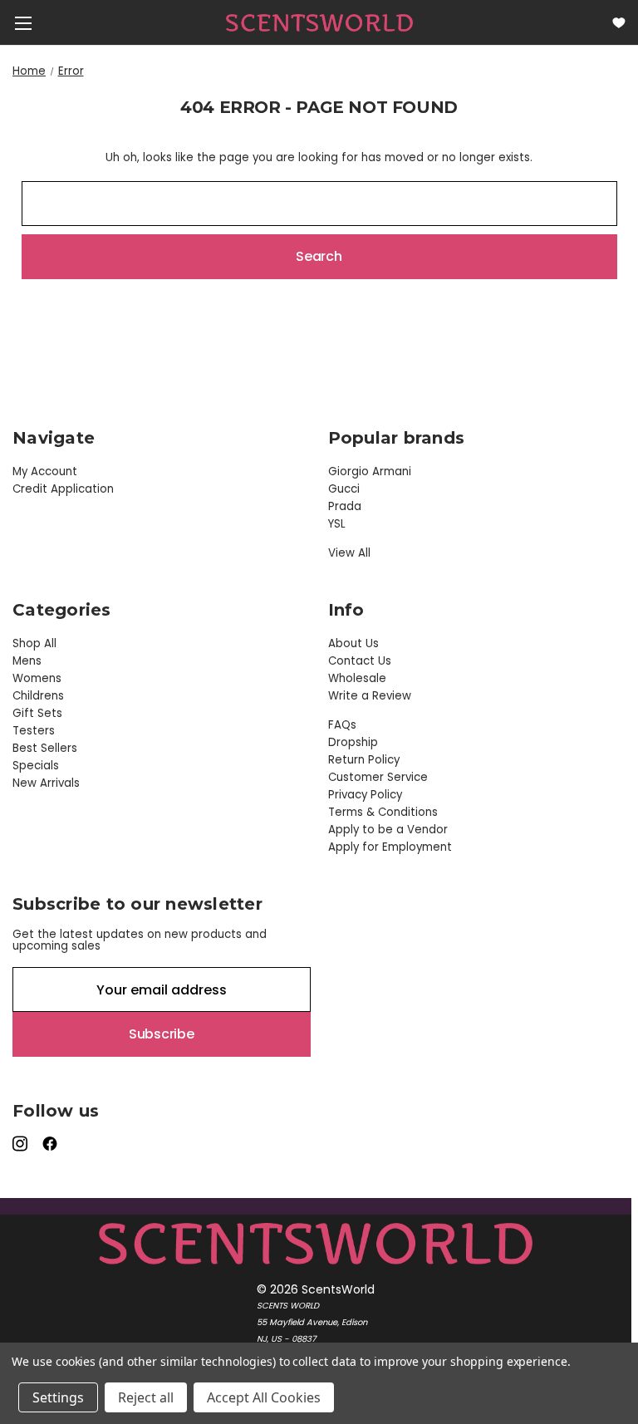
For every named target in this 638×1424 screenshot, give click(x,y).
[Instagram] (21, 1143)
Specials (35, 765)
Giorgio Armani (369, 471)
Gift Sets (37, 713)
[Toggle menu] (23, 23)
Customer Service (378, 777)
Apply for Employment (390, 847)
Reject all (146, 1397)
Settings (58, 1397)
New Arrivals (46, 783)
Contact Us (359, 661)
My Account (44, 471)
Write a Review (369, 696)
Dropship (353, 742)
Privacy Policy (365, 795)
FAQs (342, 725)
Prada (344, 506)
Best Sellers (44, 748)
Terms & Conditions (383, 812)
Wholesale (357, 678)
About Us (353, 643)
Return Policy (364, 760)
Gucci (344, 489)
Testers (33, 731)
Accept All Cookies (264, 1397)
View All (349, 553)
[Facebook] (51, 1143)
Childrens (38, 696)
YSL (337, 524)
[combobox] (319, 203)
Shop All (34, 643)
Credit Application (63, 489)
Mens (27, 661)
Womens (36, 678)
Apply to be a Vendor (388, 829)
